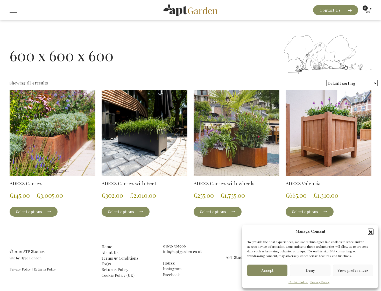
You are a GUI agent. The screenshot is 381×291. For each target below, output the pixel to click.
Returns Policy (45, 269)
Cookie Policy (298, 282)
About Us (110, 252)
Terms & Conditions (120, 258)
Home (107, 246)
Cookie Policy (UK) (118, 275)
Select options (29, 211)
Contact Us (330, 10)
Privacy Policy (319, 282)
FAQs (106, 263)
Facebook (171, 274)
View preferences (353, 270)
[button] (370, 231)
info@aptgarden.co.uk (183, 251)
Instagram (172, 268)
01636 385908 (174, 246)
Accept (267, 270)
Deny (310, 270)
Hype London (30, 258)
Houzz (169, 263)
